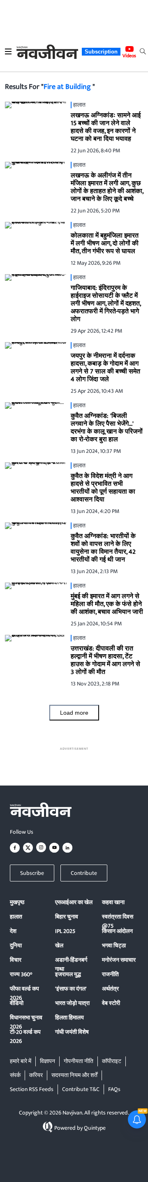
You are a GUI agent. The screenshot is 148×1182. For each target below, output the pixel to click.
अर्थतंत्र (110, 988)
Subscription (101, 52)
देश (13, 931)
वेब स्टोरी (111, 1003)
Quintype (95, 1128)
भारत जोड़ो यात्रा (72, 1003)
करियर (36, 1075)
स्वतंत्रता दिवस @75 (117, 921)
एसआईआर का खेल (73, 902)
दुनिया (16, 945)
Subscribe (32, 873)
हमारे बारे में (20, 1061)
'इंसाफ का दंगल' (71, 988)
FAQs (114, 1089)
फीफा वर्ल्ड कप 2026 (24, 993)
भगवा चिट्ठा (114, 945)
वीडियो (16, 1003)
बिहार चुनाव (66, 916)
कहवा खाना (113, 902)
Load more (74, 712)
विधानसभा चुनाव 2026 (26, 1022)
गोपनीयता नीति (78, 1061)
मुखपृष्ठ (17, 902)
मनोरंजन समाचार (119, 960)
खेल (59, 945)
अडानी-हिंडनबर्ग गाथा (71, 964)
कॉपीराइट (111, 1061)
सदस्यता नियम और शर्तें (74, 1075)
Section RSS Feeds (31, 1089)
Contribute (84, 873)
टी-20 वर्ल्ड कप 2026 (25, 1036)
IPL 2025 (65, 931)
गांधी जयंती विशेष (72, 1032)
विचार (15, 960)
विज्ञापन (47, 1061)
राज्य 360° (21, 974)
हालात (16, 916)
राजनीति (110, 974)
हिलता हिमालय (69, 1017)
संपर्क (15, 1075)
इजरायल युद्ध (68, 974)
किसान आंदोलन (117, 931)
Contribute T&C (80, 1089)
